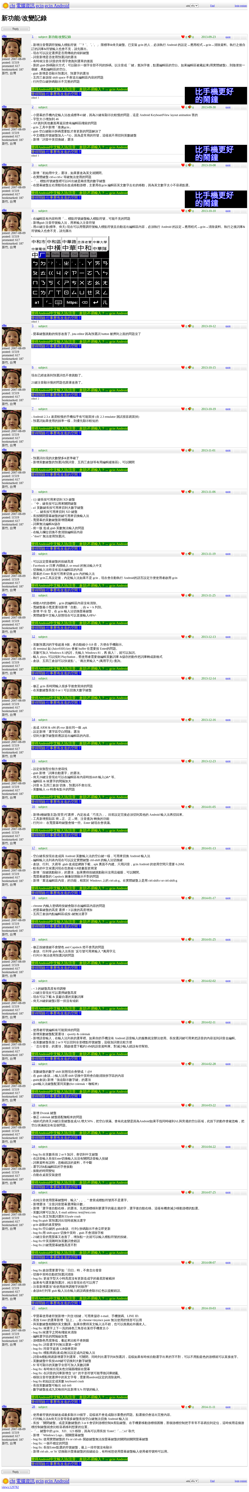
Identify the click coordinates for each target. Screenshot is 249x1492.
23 (33, 1105)
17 (33, 848)
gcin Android (57, 5)
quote (228, 37)
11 (33, 595)
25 (33, 1192)
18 (33, 897)
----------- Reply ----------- (15, 28)
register (243, 5)
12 (33, 636)
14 (33, 719)
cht (12, 5)
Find (212, 5)
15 (33, 760)
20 (33, 980)
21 (33, 1022)
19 (33, 939)
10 (33, 553)
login (237, 5)
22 (33, 1063)
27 (33, 1307)
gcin (40, 5)
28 (33, 1406)
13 (33, 678)
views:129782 (10, 1487)
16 (33, 806)
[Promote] (183, 36)
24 (33, 1146)
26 (33, 1262)
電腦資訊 (25, 5)
